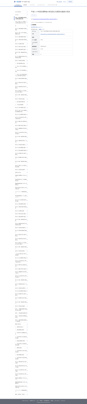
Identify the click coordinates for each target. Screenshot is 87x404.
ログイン (64, 1)
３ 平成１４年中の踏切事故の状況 (20, 71)
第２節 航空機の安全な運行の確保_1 (20, 154)
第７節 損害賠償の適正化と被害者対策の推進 (20, 57)
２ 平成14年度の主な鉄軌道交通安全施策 (21, 344)
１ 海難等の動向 (18, 347)
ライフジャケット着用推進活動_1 (20, 192)
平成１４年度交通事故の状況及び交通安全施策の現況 (20, 18)
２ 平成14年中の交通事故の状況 (21, 333)
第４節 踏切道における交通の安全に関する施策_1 (20, 91)
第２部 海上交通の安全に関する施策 (20, 370)
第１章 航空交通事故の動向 (20, 147)
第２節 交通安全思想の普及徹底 (20, 40)
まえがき (16, 14)
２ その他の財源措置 (19, 104)
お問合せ (52, 400)
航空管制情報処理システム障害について (20, 196)
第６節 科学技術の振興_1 (20, 98)
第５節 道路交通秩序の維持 (20, 49)
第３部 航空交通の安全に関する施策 (20, 375)
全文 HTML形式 (18, 11)
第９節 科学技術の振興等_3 (20, 288)
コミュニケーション (41, 4)
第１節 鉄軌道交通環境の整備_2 (20, 231)
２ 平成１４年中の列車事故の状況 (20, 67)
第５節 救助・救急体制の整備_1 (20, 95)
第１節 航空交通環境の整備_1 (21, 150)
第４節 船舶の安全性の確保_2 (21, 268)
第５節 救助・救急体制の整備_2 (20, 247)
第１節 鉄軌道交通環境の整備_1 (20, 79)
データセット (18, 4)
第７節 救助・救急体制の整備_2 (20, 281)
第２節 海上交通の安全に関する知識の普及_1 (20, 118)
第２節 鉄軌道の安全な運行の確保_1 (20, 83)
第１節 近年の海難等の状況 (20, 107)
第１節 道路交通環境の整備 (20, 36)
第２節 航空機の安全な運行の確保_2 (20, 294)
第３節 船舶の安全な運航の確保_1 (20, 122)
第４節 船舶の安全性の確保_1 (21, 125)
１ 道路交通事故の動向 (19, 329)
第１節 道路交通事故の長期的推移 (20, 29)
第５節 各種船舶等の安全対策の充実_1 (20, 129)
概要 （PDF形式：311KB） (20, 394)
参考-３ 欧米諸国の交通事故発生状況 (21, 316)
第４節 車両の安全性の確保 (20, 46)
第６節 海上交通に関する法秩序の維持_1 (20, 133)
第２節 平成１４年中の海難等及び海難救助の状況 (20, 111)
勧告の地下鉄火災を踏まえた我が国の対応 (20, 188)
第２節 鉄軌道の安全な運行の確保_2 (20, 235)
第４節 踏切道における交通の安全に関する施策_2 (20, 243)
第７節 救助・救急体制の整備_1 (20, 137)
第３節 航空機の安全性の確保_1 (20, 158)
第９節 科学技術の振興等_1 (20, 144)
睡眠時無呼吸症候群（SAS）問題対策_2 (21, 383)
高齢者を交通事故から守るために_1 (20, 176)
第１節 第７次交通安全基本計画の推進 (20, 200)
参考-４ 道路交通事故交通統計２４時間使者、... (21, 321)
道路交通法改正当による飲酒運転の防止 (20, 180)
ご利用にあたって (32, 400)
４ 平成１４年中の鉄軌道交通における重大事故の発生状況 (20, 75)
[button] (59, 1)
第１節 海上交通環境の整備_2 (21, 257)
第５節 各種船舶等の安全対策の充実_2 (20, 272)
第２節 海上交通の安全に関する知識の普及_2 (20, 261)
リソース (33, 15)
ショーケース (32, 4)
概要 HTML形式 (18, 324)
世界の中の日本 (18, 172)
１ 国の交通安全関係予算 (20, 101)
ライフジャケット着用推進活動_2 (20, 391)
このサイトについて (25, 400)
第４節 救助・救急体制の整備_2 (20, 303)
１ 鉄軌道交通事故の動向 (20, 340)
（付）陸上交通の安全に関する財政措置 (20, 254)
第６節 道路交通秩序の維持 (20, 216)
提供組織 (25, 4)
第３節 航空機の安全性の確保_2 (20, 299)
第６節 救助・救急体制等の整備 (20, 53)
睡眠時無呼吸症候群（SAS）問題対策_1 (21, 184)
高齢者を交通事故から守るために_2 (20, 379)
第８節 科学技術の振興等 (20, 60)
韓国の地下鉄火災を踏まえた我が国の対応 (20, 387)
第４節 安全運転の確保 (19, 210)
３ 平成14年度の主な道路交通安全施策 (21, 337)
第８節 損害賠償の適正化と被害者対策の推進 (20, 224)
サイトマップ (63, 400)
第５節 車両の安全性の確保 (20, 213)
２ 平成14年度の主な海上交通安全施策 (21, 351)
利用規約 (41, 400)
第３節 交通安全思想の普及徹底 (20, 207)
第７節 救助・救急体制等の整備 (20, 220)
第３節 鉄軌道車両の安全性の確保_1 (20, 87)
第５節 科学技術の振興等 (20, 306)
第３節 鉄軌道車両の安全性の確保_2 (20, 239)
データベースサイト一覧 (52, 4)
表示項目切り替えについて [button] (36, 27)
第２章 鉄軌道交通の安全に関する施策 (20, 366)
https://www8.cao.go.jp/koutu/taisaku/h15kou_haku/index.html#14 (44, 19)
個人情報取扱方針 (46, 400)
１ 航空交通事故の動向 (19, 354)
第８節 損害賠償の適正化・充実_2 (20, 285)
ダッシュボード (57, 400)
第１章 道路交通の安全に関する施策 (20, 362)
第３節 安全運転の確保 (19, 43)
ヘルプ (37, 400)
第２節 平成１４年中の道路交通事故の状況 (20, 33)
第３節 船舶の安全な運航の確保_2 (20, 265)
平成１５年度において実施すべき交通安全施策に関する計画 (20, 22)
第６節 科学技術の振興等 (20, 169)
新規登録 (70, 1)
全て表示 (43, 29)
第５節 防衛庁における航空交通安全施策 (20, 166)
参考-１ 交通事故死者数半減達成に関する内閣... (21, 310)
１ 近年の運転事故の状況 (20, 63)
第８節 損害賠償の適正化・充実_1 (20, 141)
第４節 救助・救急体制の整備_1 (20, 162)
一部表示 (40, 29)
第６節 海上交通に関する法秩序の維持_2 (20, 276)
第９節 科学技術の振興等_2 (20, 227)
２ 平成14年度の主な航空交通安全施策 (21, 358)
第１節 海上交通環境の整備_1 (21, 114)
